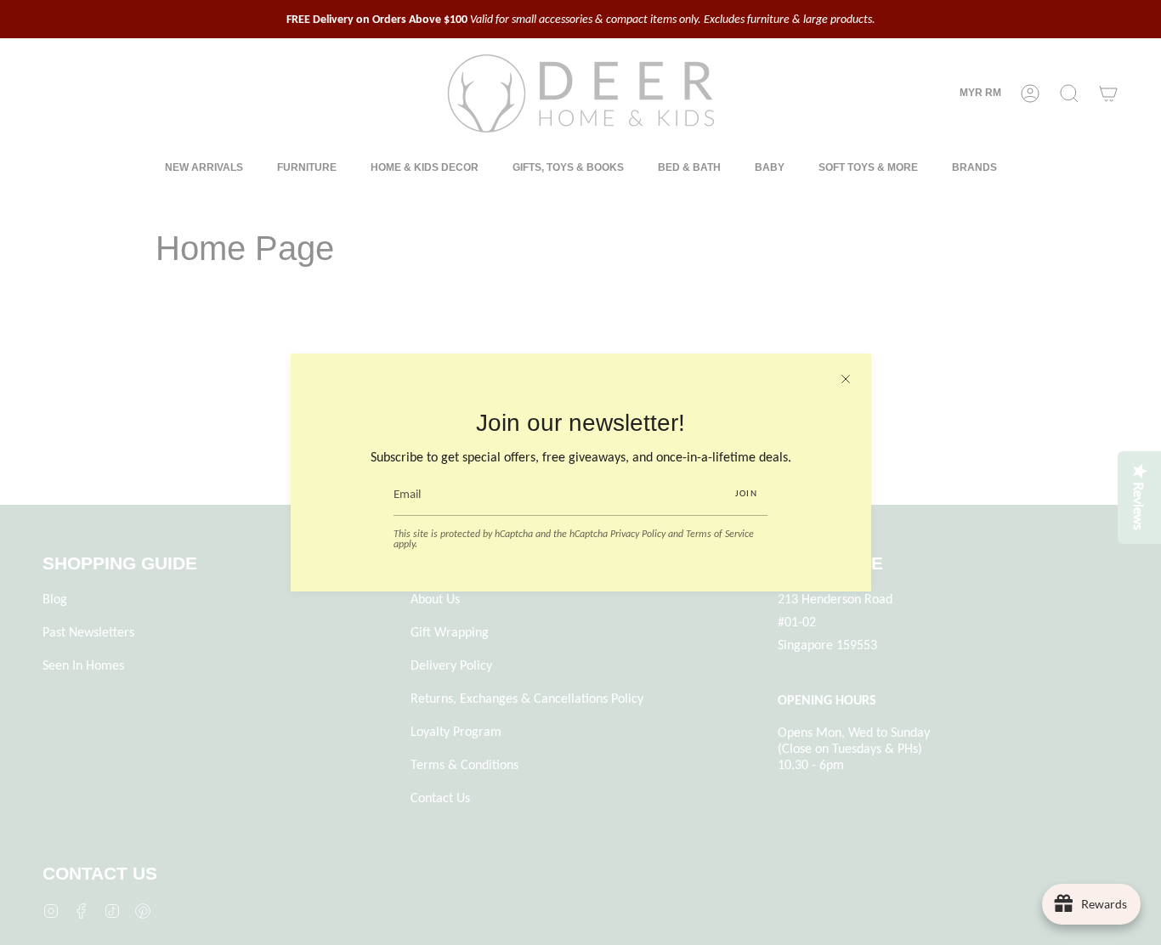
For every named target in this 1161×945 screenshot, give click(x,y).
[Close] (845, 379)
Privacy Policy (637, 534)
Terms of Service (720, 534)
